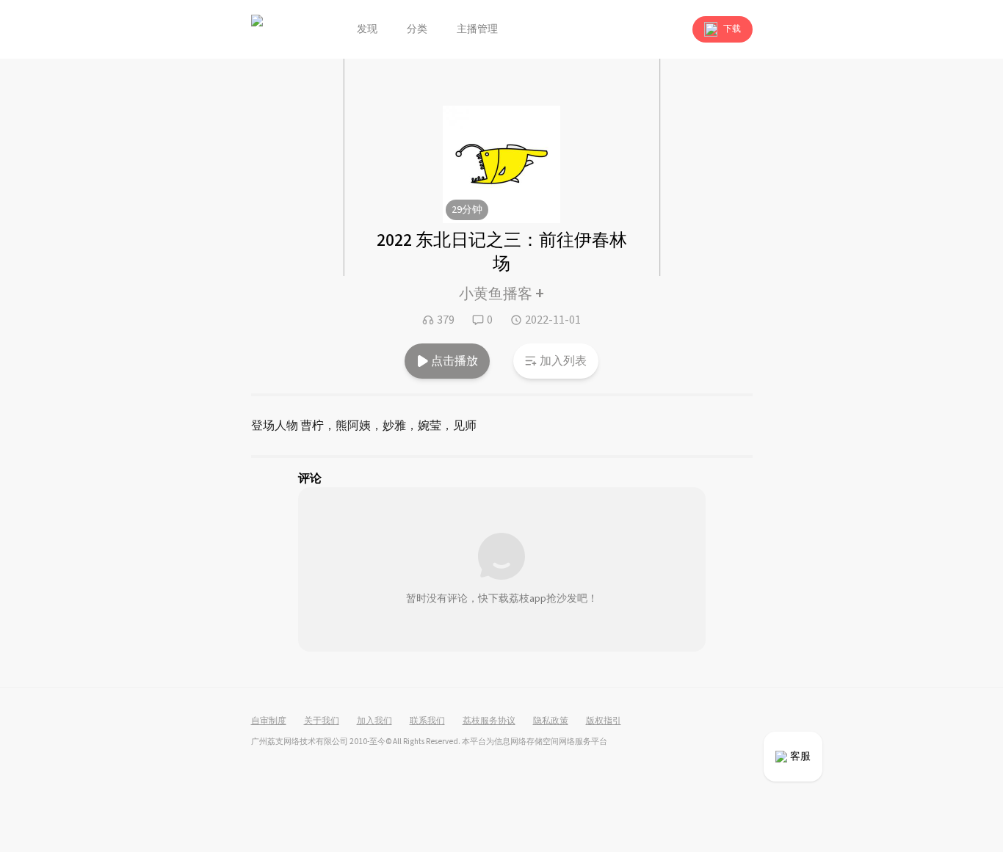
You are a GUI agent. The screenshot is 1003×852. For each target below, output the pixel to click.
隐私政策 (550, 721)
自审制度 (268, 721)
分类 (417, 29)
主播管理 (477, 29)
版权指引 (603, 721)
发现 (367, 29)
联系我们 (427, 721)
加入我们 (374, 721)
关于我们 (321, 721)
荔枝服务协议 (489, 721)
